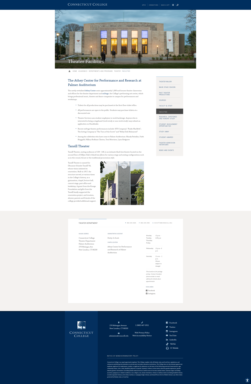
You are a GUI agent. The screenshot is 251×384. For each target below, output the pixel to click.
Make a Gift (165, 5)
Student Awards (166, 137)
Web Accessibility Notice (142, 335)
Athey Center (90, 90)
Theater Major (165, 81)
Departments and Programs (101, 71)
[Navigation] (173, 5)
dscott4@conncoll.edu (162, 223)
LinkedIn (172, 340)
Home (70, 71)
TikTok (173, 344)
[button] (247, 380)
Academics (82, 71)
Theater (117, 71)
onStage (105, 93)
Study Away (164, 132)
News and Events (166, 150)
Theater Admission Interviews (167, 144)
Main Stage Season (167, 87)
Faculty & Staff (165, 106)
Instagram (151, 294)
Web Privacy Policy (142, 333)
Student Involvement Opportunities (168, 125)
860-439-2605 (130, 223)
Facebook (151, 290)
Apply (144, 5)
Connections (153, 5)
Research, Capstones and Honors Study (168, 117)
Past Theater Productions (164, 93)
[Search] (179, 5)
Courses (162, 100)
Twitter (172, 327)
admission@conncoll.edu (118, 336)
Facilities (163, 112)
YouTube (172, 335)
